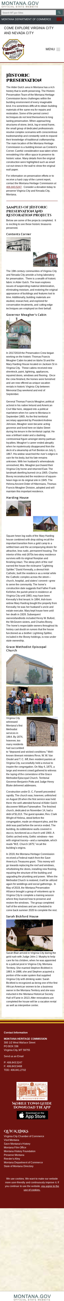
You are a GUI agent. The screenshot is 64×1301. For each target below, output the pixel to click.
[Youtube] (13, 23)
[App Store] (18, 23)
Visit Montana (11, 1140)
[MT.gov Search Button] (59, 12)
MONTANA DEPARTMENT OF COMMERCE (26, 19)
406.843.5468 (14, 1066)
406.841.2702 (18, 1070)
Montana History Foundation (19, 1151)
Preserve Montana (14, 1155)
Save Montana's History (17, 1143)
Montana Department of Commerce (23, 1162)
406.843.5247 (14, 187)
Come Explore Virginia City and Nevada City (29, 30)
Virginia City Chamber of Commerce (24, 1136)
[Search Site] (59, 19)
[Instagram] (8, 23)
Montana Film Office (15, 1147)
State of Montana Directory (18, 1166)
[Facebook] (4, 23)
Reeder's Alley (12, 1158)
